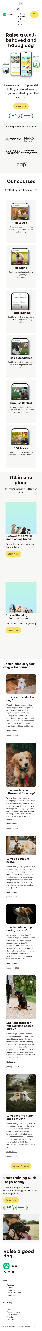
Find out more (11, 730)
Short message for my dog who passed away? (19, 1025)
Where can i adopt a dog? (20, 699)
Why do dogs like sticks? (18, 860)
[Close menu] (18, 9)
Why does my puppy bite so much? (20, 1117)
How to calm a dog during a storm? (19, 929)
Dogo (10, 14)
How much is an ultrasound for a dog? (20, 792)
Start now (34, 14)
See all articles (21, 1165)
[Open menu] (21, 3)
